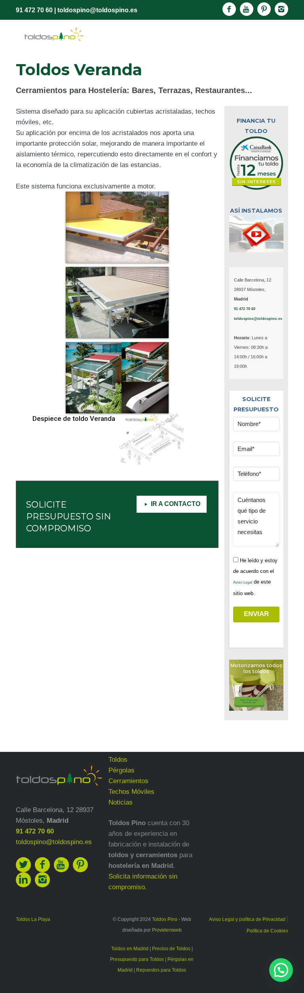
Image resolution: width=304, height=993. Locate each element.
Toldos (117, 759)
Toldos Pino (164, 919)
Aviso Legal (242, 582)
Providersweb (167, 930)
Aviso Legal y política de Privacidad (248, 919)
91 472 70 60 (34, 10)
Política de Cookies (267, 931)
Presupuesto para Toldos (137, 959)
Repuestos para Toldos (161, 970)
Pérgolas (121, 770)
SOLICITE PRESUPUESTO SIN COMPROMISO (68, 516)
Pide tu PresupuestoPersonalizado (249, 701)
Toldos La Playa (33, 919)
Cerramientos (128, 781)
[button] (281, 970)
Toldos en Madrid (129, 948)
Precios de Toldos (171, 948)
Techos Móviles (131, 791)
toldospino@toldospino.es (97, 10)
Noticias (120, 802)
